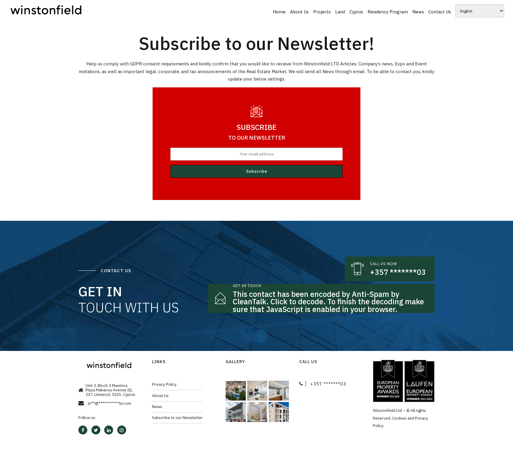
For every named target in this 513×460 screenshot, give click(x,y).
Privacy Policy (164, 384)
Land (340, 12)
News (418, 12)
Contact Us (439, 12)
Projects (322, 12)
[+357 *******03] (357, 268)
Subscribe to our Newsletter (177, 417)
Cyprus (356, 12)
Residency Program (388, 12)
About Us (299, 12)
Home (279, 12)
